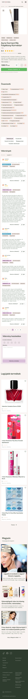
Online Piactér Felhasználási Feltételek (18, 674)
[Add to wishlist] (25, 381)
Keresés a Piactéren (13, 69)
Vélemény (5, 345)
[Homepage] (6, 2)
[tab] (10, 139)
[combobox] (9, 155)
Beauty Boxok (18, 658)
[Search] (22, 2)
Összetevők (18, 660)
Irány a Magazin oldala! (13, 637)
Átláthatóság (18, 684)
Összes (13, 525)
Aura (6, 6)
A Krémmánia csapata (8, 672)
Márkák (4, 660)
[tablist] (14, 141)
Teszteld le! (5, 662)
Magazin (5, 667)
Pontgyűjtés (18, 687)
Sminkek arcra (9, 37)
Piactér (4, 665)
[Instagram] (11, 653)
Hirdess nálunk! (6, 674)
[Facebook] (7, 653)
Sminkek (3, 37)
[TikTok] (4, 653)
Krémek (2, 6)
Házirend (5, 677)
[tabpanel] (14, 256)
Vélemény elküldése (14, 361)
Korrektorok (16, 37)
